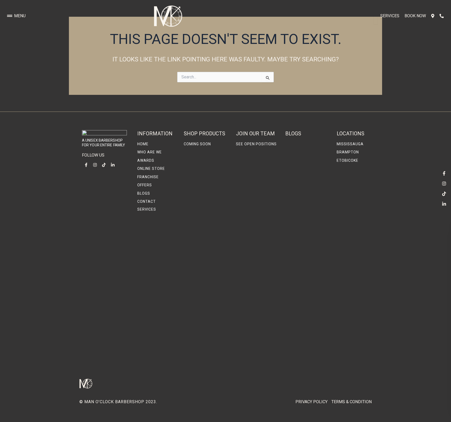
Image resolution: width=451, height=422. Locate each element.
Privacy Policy (311, 401)
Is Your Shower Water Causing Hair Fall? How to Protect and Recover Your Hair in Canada (307, 287)
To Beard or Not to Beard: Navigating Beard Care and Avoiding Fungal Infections (303, 354)
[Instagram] (444, 183)
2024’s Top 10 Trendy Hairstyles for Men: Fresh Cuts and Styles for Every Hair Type (307, 229)
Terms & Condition (351, 401)
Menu (20, 15)
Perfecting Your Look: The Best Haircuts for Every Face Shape (306, 180)
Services (389, 15)
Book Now (415, 15)
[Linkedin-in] (444, 203)
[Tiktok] (444, 193)
